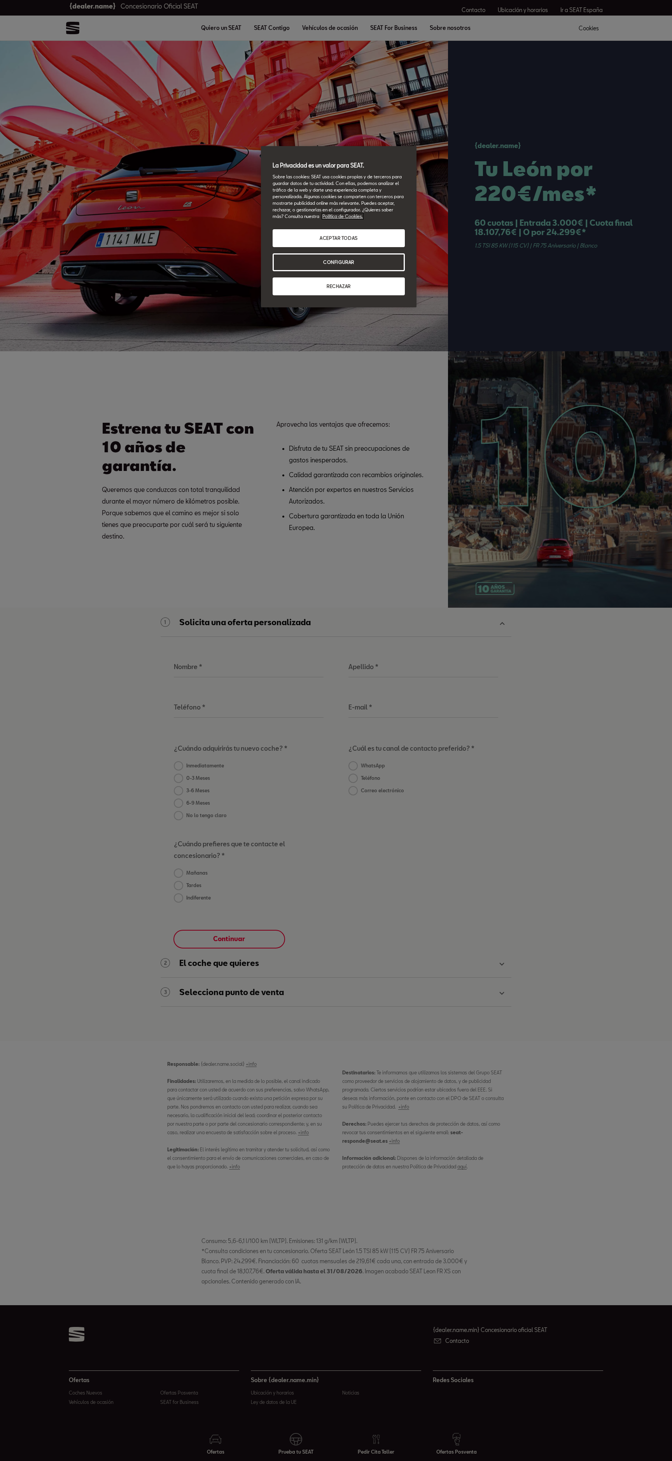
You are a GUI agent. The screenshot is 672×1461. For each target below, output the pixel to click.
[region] (338, 226)
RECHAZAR (339, 286)
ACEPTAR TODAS (338, 238)
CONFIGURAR (338, 262)
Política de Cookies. (342, 216)
